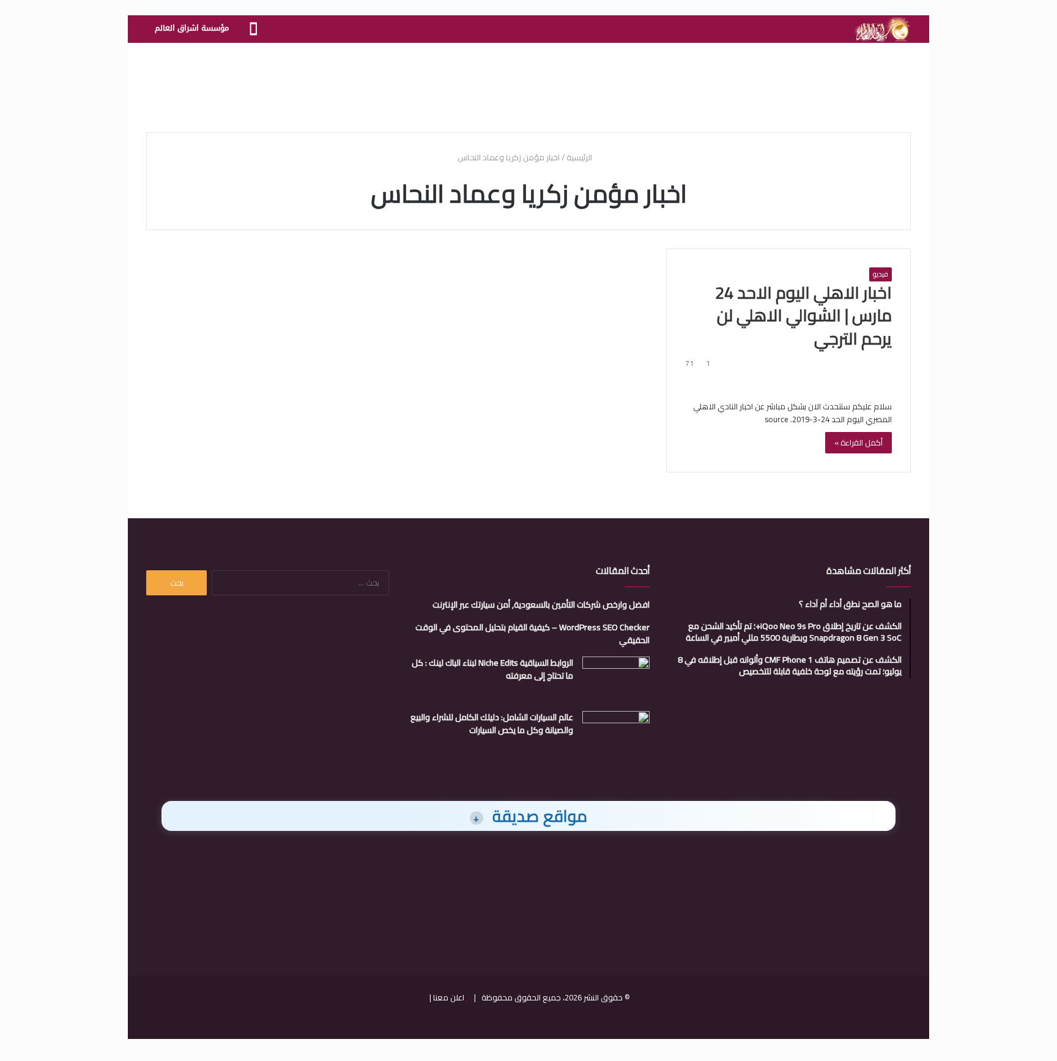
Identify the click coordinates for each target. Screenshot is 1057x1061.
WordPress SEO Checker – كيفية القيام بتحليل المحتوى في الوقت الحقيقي (532, 633)
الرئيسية (580, 157)
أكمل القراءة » (858, 442)
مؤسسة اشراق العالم (192, 27)
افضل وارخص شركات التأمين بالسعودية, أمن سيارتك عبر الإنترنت (541, 604)
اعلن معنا (448, 997)
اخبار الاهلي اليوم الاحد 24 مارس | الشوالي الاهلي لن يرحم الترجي (803, 315)
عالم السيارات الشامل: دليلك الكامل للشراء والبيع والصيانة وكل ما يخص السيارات (491, 723)
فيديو (880, 274)
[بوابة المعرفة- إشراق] (882, 29)
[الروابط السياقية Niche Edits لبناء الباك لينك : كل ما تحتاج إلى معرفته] (616, 679)
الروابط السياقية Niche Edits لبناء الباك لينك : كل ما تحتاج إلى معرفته (492, 669)
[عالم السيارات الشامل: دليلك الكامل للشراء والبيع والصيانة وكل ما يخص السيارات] (616, 734)
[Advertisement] (528, 82)
